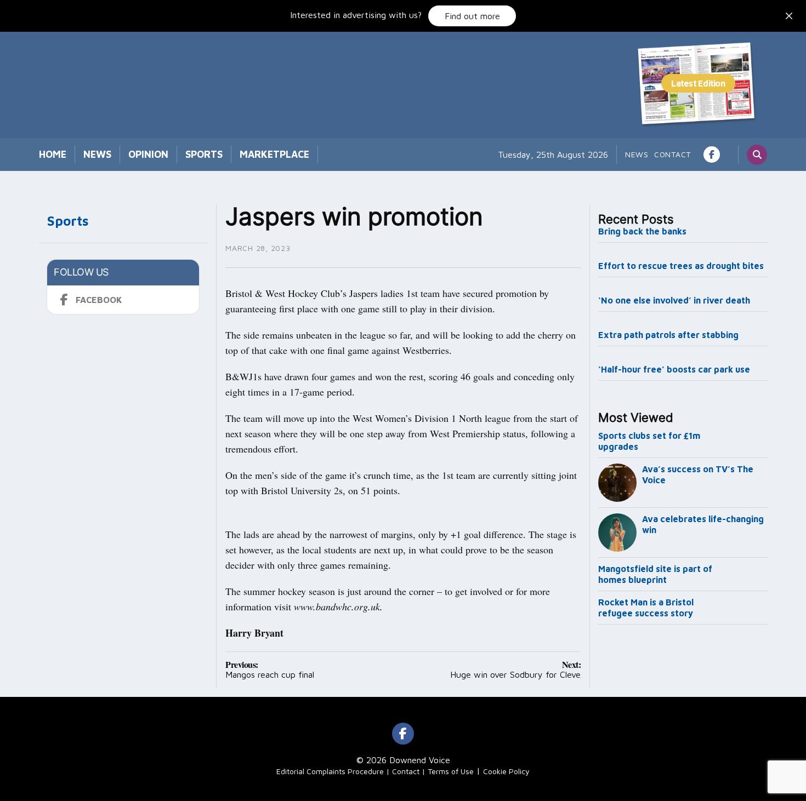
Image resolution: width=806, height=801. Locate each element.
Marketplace (274, 154)
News (97, 154)
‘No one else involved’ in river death (674, 300)
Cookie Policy (506, 771)
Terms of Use (451, 771)
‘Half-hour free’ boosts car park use (674, 369)
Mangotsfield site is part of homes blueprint (655, 574)
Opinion (148, 154)
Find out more (472, 16)
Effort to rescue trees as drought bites (681, 266)
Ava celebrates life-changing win (703, 524)
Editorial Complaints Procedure (330, 771)
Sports (204, 154)
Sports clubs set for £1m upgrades (649, 441)
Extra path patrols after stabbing (668, 335)
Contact (672, 154)
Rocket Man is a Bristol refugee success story (646, 607)
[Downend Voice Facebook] (711, 154)
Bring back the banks (642, 231)
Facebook (99, 300)
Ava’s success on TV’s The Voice (697, 474)
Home (52, 154)
